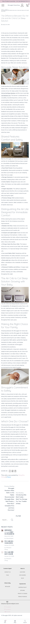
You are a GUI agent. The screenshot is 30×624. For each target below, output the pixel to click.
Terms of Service (22, 596)
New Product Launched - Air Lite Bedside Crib (15, 1)
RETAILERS (7, 586)
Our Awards (22, 575)
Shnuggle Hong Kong (14, 5)
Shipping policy (22, 587)
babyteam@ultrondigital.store (10, 604)
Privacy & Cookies (22, 593)
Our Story (22, 572)
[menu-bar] (4, 5)
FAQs (7, 575)
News (9, 477)
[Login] (22, 5)
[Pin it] (15, 471)
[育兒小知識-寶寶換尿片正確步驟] (2, 552)
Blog (22, 578)
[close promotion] (29, 1)
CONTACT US (7, 572)
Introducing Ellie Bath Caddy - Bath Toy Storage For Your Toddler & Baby (21, 499)
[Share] (10, 471)
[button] (12, 520)
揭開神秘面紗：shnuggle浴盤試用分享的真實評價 (9, 532)
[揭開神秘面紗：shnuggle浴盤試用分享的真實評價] (2, 530)
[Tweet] (12, 471)
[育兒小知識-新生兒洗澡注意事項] (2, 541)
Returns (22, 590)
